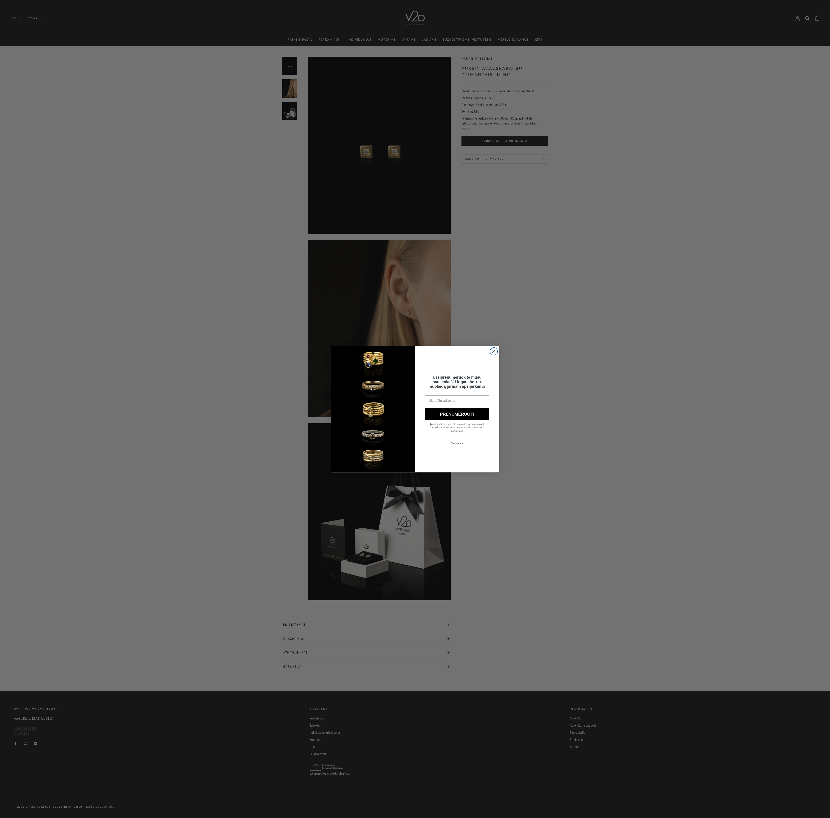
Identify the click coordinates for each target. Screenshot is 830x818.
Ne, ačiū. (457, 443)
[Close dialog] (494, 351)
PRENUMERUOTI (457, 414)
